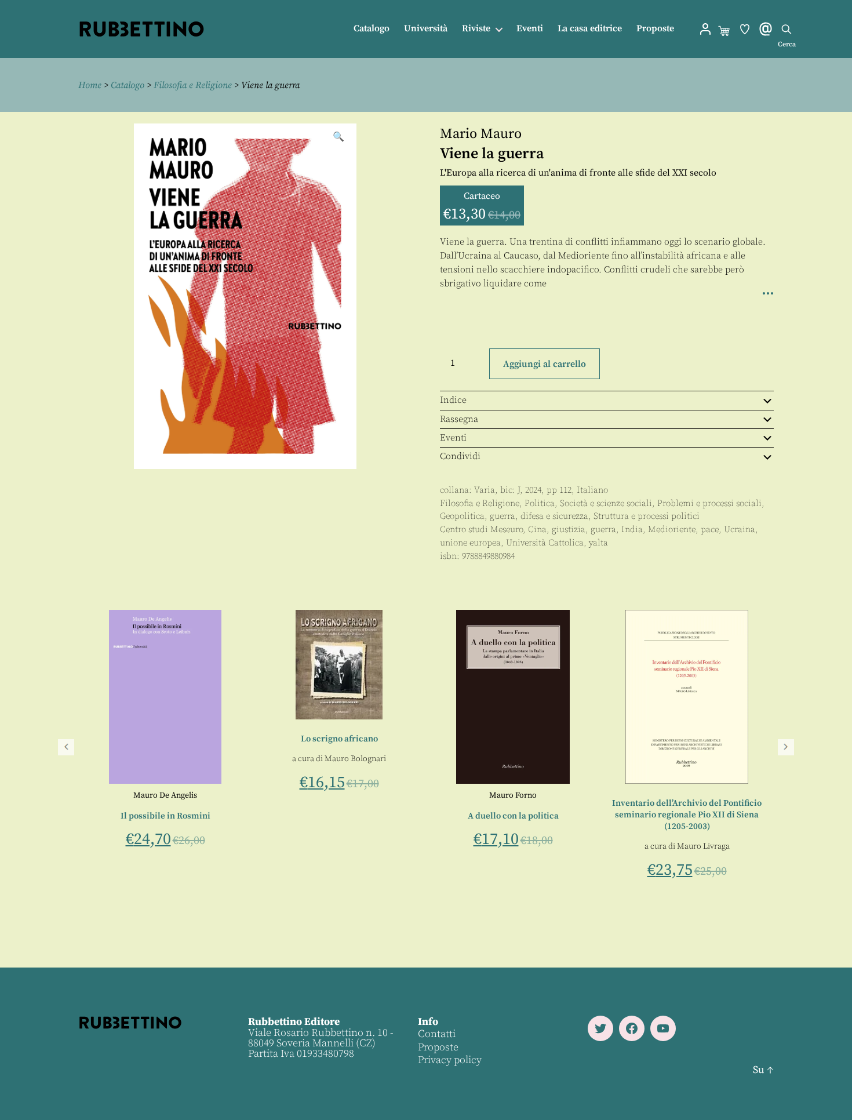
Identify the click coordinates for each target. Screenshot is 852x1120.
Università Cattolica (545, 542)
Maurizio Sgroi (357, 795)
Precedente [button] (66, 747)
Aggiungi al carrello (544, 364)
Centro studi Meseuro (481, 529)
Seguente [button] (786, 747)
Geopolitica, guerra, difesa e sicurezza (514, 516)
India (632, 529)
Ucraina (739, 529)
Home (89, 85)
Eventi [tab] (453, 437)
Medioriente (672, 529)
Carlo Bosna (202, 847)
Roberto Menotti (297, 795)
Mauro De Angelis (499, 795)
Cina (537, 529)
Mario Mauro (481, 134)
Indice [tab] (453, 400)
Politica (540, 503)
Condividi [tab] (460, 456)
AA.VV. (151, 795)
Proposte (655, 28)
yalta (598, 542)
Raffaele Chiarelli (142, 847)
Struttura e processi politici (647, 516)
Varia (484, 490)
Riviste (476, 28)
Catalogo (371, 28)
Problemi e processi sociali (709, 503)
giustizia (568, 529)
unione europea (470, 542)
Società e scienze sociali (606, 503)
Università (425, 28)
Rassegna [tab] (459, 419)
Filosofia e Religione (193, 85)
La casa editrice (590, 28)
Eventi (529, 28)
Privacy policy (450, 1060)
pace (710, 529)
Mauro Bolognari (689, 759)
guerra (603, 529)
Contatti (437, 1034)
